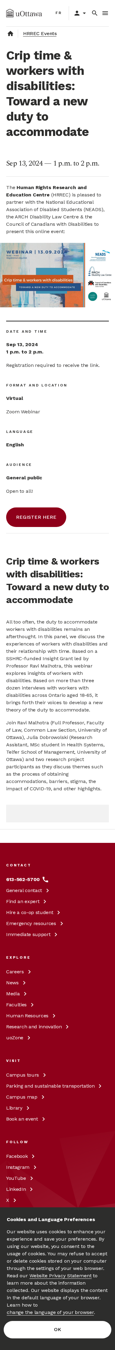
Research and (34, 1027)
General (24, 890)
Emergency (31, 923)
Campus (22, 1075)
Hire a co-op (29, 912)
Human (27, 1016)
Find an (22, 901)
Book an (22, 1119)
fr (59, 13)
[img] (24, 13)
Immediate (28, 934)
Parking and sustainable (50, 1086)
